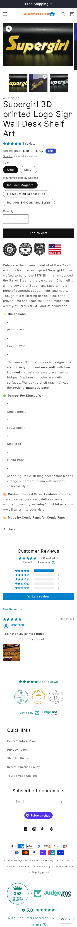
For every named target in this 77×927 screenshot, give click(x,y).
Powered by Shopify (41, 860)
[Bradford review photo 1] (11, 652)
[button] (5, 14)
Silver (28, 169)
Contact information (18, 866)
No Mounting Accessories (26, 193)
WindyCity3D (21, 860)
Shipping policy (40, 872)
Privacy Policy (17, 749)
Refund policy (65, 860)
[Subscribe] (60, 802)
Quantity (8, 211)
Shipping (8, 156)
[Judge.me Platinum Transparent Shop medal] (21, 697)
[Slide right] (73, 84)
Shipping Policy (18, 758)
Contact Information (21, 741)
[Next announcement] (73, 4)
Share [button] (12, 529)
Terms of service (63, 866)
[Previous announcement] (4, 4)
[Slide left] (4, 84)
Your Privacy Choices (22, 775)
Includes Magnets (20, 185)
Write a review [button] (38, 596)
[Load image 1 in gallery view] (18, 83)
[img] (12, 619)
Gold (10, 169)
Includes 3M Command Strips (29, 202)
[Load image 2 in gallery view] (59, 83)
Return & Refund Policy (23, 767)
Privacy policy (42, 866)
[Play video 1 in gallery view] (38, 83)
